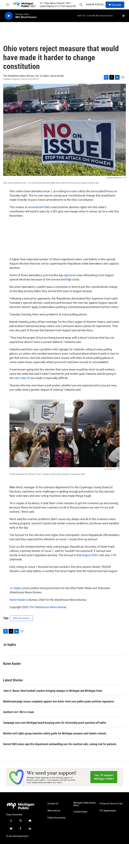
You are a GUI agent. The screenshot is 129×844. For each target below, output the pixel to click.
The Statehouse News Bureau (48, 607)
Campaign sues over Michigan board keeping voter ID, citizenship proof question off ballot (54, 722)
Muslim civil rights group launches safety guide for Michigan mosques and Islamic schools (54, 733)
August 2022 (90, 555)
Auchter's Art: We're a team (18, 712)
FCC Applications (108, 811)
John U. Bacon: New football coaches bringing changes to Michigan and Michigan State (52, 690)
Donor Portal (95, 4)
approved (70, 275)
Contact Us (53, 803)
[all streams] (124, 15)
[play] (8, 16)
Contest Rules (80, 812)
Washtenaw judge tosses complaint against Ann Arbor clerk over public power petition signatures (58, 701)
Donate (116, 4)
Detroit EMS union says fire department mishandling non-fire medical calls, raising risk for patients (59, 744)
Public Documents (56, 818)
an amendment (34, 207)
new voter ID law (24, 378)
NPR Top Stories (21, 618)
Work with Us (54, 811)
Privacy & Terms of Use (111, 803)
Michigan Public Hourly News (84, 804)
